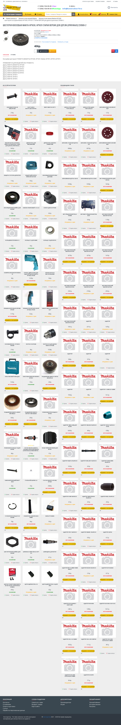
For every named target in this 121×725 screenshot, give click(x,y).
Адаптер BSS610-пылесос (88, 568)
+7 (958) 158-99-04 (49, 9)
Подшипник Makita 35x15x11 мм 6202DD (31, 413)
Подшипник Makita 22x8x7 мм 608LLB (12, 413)
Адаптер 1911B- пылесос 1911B (107, 425)
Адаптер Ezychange (107, 568)
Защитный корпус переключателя (31, 176)
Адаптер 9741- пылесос (70, 532)
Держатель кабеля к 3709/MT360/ (50, 143)
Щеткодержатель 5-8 (31, 584)
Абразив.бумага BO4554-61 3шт (107, 108)
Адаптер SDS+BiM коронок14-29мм (107, 640)
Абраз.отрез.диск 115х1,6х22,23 (69, 108)
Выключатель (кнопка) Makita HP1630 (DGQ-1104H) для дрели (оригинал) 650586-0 (12, 144)
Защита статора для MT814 (12, 175)
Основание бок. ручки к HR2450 (12, 344)
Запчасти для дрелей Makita (28, 18)
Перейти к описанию (41, 38)
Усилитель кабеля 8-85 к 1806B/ (31, 516)
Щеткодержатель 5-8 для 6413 (50, 585)
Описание (6, 54)
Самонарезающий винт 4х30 (12, 481)
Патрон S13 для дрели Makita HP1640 (50, 344)
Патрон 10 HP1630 (31, 344)
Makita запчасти (11, 18)
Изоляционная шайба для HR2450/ (12, 208)
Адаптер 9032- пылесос (107, 496)
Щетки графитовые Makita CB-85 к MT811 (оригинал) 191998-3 (12, 586)
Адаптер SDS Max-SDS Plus (107, 603)
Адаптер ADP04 (107, 532)
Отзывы (13, 54)
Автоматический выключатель (107, 215)
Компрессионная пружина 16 (12, 273)
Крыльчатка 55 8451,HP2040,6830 (49, 273)
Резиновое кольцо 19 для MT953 (12, 448)
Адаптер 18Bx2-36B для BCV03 (70, 425)
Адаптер (88, 321)
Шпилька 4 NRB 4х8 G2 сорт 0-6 (31, 552)
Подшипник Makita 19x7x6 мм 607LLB (50, 377)
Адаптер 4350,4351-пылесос (89, 461)
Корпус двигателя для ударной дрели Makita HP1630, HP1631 (31, 274)
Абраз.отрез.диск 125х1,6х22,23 (88, 108)
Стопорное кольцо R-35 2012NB (12, 516)
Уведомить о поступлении (11, 119)
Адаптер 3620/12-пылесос (69, 461)
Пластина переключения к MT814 (31, 377)
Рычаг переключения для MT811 (50, 448)
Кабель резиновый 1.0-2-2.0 (31, 207)
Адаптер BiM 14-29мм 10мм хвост (70, 568)
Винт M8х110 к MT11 (50, 107)
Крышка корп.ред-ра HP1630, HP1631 (12, 309)
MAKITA (47, 32)
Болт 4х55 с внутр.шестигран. (31, 108)
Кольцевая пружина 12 (12, 240)
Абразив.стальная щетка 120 (70, 143)
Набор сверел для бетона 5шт (50, 309)
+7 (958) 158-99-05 (46, 6)
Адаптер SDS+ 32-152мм (70, 639)
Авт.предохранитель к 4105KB (70, 215)
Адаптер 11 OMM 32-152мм (107, 389)
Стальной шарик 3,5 (31, 480)
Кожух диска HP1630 (50, 207)
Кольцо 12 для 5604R (31, 240)
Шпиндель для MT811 (49, 551)
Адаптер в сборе (89, 675)
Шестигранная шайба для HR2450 (12, 552)
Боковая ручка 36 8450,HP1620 (12, 108)
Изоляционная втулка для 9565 (50, 176)
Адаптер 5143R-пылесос (70, 496)
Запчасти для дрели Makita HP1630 (50, 18)
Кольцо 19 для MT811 (49, 240)
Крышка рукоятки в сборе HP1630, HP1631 (31, 309)
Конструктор (47, 717)
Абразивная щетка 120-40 (70, 178)
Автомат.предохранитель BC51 (89, 215)
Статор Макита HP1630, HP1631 (50, 481)
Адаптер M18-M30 (89, 603)
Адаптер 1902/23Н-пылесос (89, 425)
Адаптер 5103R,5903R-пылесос (107, 461)
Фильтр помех (49, 516)
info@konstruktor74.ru (72, 9)
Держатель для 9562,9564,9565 (31, 143)
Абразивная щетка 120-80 (88, 178)
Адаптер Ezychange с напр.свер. (70, 604)
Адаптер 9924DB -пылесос (88, 532)
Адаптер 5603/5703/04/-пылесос (88, 497)
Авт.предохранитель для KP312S (107, 179)
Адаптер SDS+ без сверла (88, 639)
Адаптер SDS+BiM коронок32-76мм (70, 675)
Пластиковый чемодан (12, 376)
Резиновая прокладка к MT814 (49, 413)
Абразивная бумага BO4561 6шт (107, 143)
